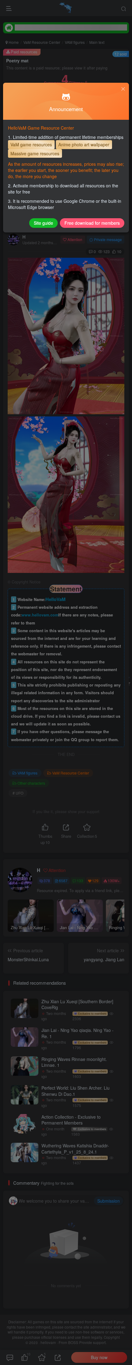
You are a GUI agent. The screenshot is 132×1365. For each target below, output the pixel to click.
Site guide (43, 223)
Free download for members (92, 223)
